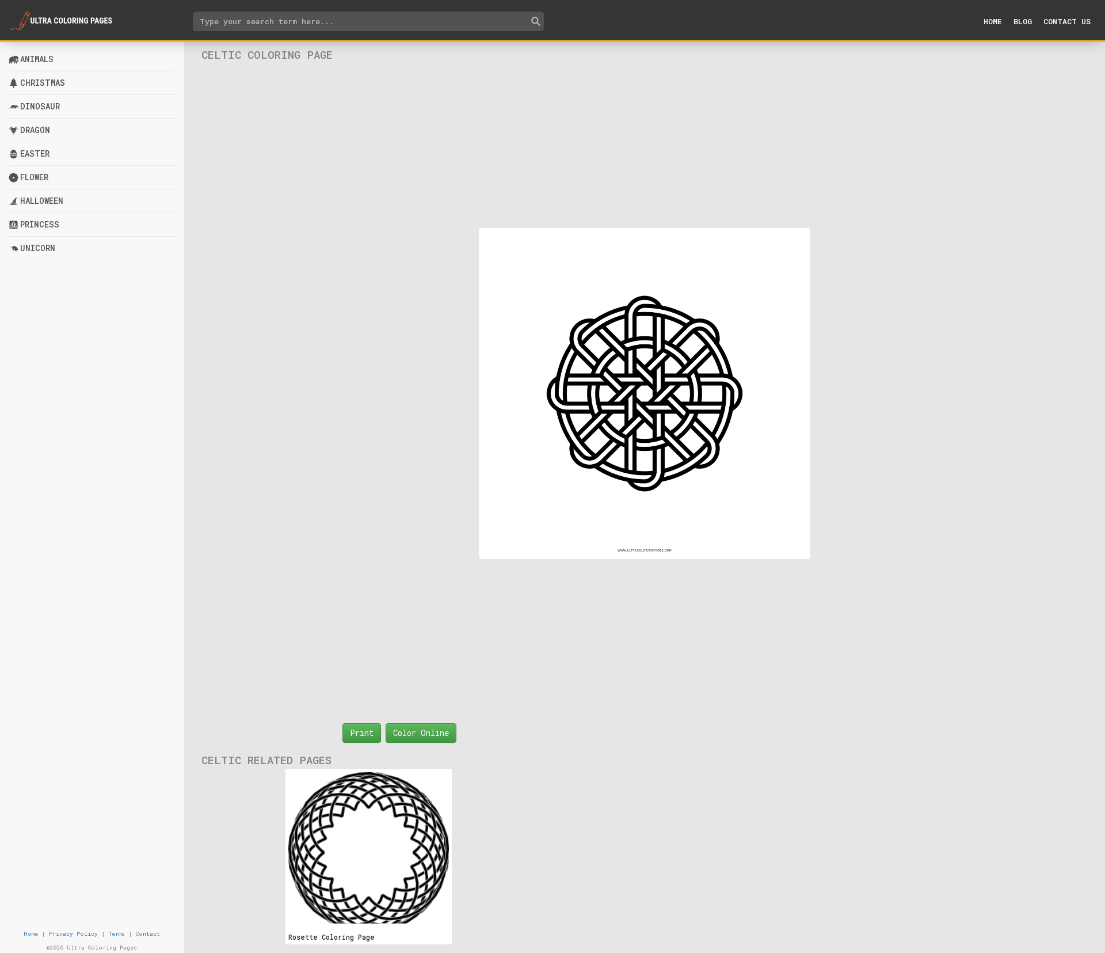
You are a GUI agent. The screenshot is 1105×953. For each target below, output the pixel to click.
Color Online (421, 732)
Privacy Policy (73, 933)
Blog (1022, 21)
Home (993, 21)
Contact (148, 933)
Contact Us (1067, 21)
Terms (117, 933)
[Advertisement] (644, 144)
